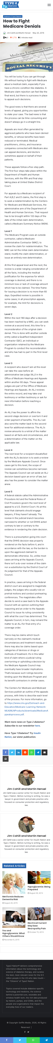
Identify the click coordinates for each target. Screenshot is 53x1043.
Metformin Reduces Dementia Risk (13, 898)
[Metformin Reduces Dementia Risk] (13, 882)
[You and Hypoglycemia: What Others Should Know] (13, 917)
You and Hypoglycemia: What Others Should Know (13, 933)
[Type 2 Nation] (12, 4)
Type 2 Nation (9, 796)
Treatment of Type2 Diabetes (13, 16)
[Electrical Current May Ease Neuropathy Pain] (39, 913)
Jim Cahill (11, 33)
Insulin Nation (40, 793)
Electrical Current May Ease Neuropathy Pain (37, 926)
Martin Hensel (24, 33)
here (37, 725)
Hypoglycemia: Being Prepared (39, 888)
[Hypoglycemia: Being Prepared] (39, 877)
